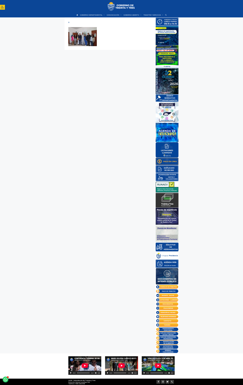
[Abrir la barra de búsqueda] (166, 15)
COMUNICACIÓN (113, 15)
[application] (84, 365)
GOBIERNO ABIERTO (131, 15)
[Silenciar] (96, 373)
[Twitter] (167, 382)
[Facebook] (158, 382)
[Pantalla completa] (99, 373)
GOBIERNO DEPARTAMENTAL (91, 15)
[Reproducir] (71, 373)
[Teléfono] (172, 382)
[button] (2, 7)
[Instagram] (163, 382)
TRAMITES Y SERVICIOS (152, 15)
